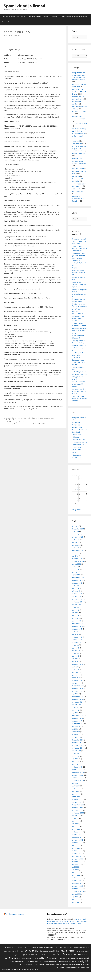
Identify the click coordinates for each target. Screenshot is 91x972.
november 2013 (77, 688)
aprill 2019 (75, 588)
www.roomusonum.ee (65, 967)
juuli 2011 (75, 729)
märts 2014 (76, 678)
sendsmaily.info (80, 961)
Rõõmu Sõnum (43, 961)
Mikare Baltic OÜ (84, 958)
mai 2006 (75, 870)
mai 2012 (75, 713)
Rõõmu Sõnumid (55, 961)
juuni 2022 (75, 548)
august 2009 (76, 783)
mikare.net (75, 958)
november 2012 (77, 699)
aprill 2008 (75, 826)
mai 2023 (75, 542)
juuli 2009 (75, 786)
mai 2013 (75, 694)
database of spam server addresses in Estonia (19, 418)
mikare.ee (69, 958)
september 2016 (78, 642)
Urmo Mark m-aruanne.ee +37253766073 (77, 311)
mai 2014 (75, 672)
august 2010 (76, 751)
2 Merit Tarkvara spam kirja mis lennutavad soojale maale (23, 422)
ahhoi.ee (13, 947)
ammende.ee (48, 947)
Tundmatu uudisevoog (14, 914)
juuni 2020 (75, 569)
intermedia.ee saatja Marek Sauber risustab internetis (79, 131)
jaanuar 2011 (76, 737)
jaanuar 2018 (76, 621)
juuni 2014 (75, 670)
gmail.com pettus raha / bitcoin (34, 955)
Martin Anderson (48, 958)
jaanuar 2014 (76, 683)
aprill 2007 (75, 845)
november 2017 (77, 626)
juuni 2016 (75, 648)
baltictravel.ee (19, 951)
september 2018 (77, 602)
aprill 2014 (75, 675)
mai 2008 (75, 824)
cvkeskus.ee (43, 951)
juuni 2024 (75, 534)
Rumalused (76, 176)
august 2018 (76, 605)
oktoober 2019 (77, 583)
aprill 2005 (75, 899)
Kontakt (54, 16)
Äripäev (77, 967)
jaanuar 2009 (76, 802)
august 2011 (76, 726)
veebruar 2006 (77, 878)
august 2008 (76, 816)
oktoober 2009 (77, 778)
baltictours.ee (11, 951)
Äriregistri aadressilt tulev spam (38, 16)
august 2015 (76, 651)
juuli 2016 (75, 645)
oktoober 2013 (77, 691)
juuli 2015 (75, 653)
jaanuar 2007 (76, 853)
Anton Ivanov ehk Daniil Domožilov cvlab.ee (71, 947)
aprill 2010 (75, 761)
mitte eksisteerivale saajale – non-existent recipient (79, 148)
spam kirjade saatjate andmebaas (44, 418)
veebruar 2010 (77, 767)
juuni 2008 (75, 821)
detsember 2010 (78, 740)
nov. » (79, 510)
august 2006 (76, 864)
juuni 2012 (75, 710)
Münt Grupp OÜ (10, 420)
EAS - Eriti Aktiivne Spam (82, 951)
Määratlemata (77, 144)
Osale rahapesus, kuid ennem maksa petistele (78, 362)
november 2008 (77, 807)
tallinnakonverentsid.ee (53, 964)
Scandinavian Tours (66, 961)
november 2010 (77, 743)
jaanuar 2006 (76, 881)
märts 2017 (76, 634)
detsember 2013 (78, 686)
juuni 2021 (75, 553)
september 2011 (77, 724)
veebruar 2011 (77, 734)
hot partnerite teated (79, 124)
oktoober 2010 (77, 745)
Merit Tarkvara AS (61, 958)
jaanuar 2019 (76, 596)
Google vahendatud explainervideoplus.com (79, 348)
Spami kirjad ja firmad (24, 5)
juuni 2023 (75, 540)
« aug (74, 510)
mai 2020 (75, 572)
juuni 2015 (75, 656)
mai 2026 (75, 526)
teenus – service (77, 191)
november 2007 (77, 840)
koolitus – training (78, 136)
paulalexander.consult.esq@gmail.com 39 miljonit (79, 377)
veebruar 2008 (77, 832)
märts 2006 (76, 875)
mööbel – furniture (78, 154)
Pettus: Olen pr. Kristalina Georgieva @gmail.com (79, 284)
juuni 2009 (75, 789)
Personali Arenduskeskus (16, 961)
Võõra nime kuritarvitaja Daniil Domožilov (78, 199)
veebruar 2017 (77, 637)
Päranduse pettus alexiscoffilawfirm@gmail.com (79, 398)
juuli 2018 (75, 607)
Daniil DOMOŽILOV (68, 951)
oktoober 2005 (77, 889)
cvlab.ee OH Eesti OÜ (54, 951)
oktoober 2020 (77, 559)
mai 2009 (75, 791)
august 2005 (76, 894)
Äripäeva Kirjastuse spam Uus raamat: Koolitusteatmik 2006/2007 (25, 424)
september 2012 (77, 702)
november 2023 (77, 537)
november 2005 (77, 886)
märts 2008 (76, 829)
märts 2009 (76, 797)
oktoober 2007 (77, 843)
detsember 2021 (78, 550)
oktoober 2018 (77, 599)
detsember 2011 (77, 715)
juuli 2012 (75, 707)
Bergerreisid (31, 950)
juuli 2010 (75, 753)
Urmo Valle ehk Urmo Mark (67, 964)
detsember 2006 (78, 856)
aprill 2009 (75, 794)
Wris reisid (86, 964)
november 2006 (77, 859)
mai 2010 (75, 759)
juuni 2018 (75, 610)
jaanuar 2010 (76, 770)
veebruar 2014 (77, 680)
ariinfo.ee (86, 947)
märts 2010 (76, 764)
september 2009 (78, 780)
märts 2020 (76, 575)
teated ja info (76, 189)
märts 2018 (76, 618)
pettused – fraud (78, 168)
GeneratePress (33, 969)
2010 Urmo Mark (79, 440)
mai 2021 (75, 556)
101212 (8, 947)
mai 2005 (75, 897)
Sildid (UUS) (5, 22)
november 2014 (77, 664)
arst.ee (5, 951)
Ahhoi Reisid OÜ (22, 947)
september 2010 (78, 748)
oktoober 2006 (77, 862)
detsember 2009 (78, 772)
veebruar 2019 (77, 594)
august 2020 (76, 564)
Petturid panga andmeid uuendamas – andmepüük (79, 248)
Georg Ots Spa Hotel (18, 955)
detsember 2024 (78, 529)
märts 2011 (76, 732)
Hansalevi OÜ (49, 955)
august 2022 (76, 545)
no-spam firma (77, 158)
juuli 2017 (75, 632)
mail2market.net (12, 958)
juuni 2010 (75, 756)
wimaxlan (79, 964)
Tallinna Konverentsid (40, 964)
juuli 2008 (75, 818)
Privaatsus (77, 455)
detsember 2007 (78, 837)
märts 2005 (76, 902)
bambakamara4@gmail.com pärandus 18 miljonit (79, 391)
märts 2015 (76, 661)
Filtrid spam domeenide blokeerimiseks (74, 16)
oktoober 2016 (77, 640)
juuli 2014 (75, 667)
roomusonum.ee (30, 961)
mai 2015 (75, 659)
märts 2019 (76, 591)
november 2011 (77, 718)
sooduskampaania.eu (26, 964)
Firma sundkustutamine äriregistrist (78, 336)
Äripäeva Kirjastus (85, 967)
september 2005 (78, 891)
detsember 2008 (78, 805)
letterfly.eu (86, 955)
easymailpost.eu (7, 955)
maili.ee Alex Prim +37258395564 (31, 958)
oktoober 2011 (77, 721)
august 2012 (76, 705)
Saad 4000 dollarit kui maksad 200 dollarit (78, 384)
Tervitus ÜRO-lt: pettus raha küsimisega (77, 355)
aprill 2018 (75, 615)
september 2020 (78, 561)
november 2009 (77, 775)
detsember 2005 (78, 883)
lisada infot (76, 141)
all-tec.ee (33, 947)
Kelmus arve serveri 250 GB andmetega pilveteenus (79, 241)
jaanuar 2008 (76, 834)
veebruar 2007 (77, 851)
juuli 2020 (75, 567)
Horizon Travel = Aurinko (67, 954)
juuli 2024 (75, 531)
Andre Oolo (55, 947)
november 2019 (77, 580)
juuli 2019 (75, 586)
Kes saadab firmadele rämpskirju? (12, 16)
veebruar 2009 (77, 799)
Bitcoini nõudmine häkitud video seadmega (78, 318)
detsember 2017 (78, 623)
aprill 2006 (75, 872)
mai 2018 (75, 613)
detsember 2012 (78, 697)
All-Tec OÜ (39, 947)
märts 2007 (76, 848)
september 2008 (78, 813)
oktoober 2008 (77, 810)
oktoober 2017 (77, 629)
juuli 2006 (75, 867)
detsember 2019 (78, 578)
